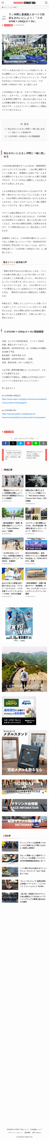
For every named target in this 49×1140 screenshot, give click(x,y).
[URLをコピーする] (43, 443)
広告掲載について (36, 1129)
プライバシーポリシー (15, 1132)
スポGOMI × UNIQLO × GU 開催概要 (24, 136)
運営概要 (27, 1132)
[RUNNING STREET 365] (24, 3)
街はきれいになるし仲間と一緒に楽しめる (26, 129)
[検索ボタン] (46, 3)
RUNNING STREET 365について (18, 1129)
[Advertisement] (24, 1016)
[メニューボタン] (2, 3)
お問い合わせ (36, 1132)
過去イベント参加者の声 (21, 132)
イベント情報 (8, 25)
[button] (5, 443)
